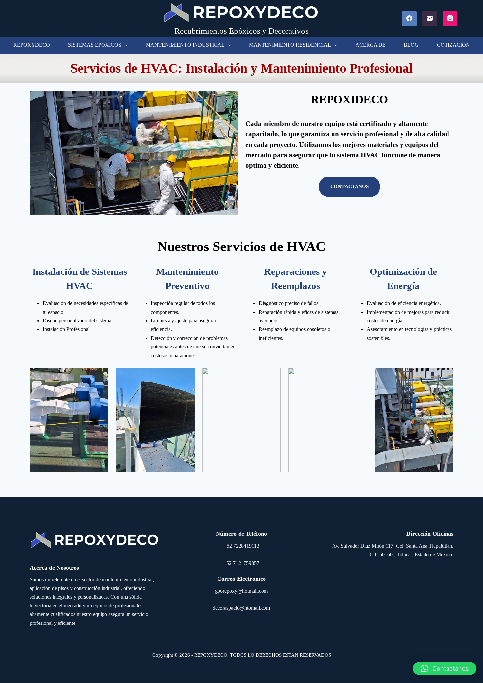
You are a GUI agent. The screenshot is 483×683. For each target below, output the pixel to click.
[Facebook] (409, 18)
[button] (444, 668)
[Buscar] (468, 18)
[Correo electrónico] (429, 18)
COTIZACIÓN (453, 45)
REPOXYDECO (31, 45)
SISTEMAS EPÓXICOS (94, 45)
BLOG (411, 45)
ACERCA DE (371, 45)
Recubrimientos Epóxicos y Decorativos (241, 30)
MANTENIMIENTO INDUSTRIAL (185, 45)
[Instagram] (450, 18)
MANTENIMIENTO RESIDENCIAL (290, 45)
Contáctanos (349, 186)
